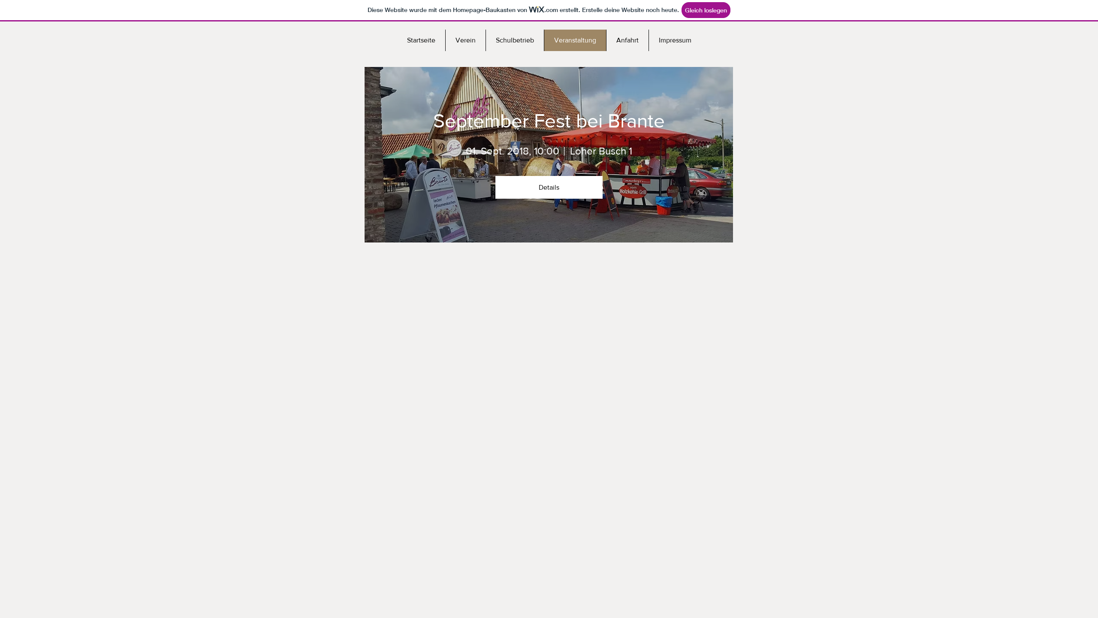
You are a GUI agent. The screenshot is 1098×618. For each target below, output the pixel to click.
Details (549, 187)
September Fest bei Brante (549, 120)
